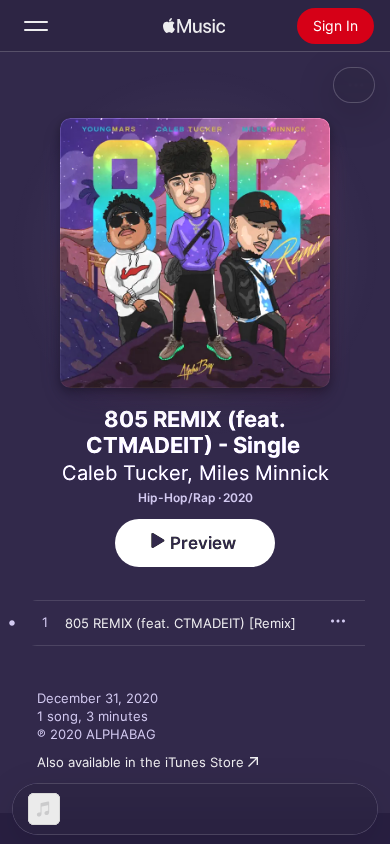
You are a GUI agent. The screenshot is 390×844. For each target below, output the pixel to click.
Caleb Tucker (124, 473)
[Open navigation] (36, 26)
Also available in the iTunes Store (140, 762)
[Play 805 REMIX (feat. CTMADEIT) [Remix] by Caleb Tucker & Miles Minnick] (45, 623)
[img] (194, 26)
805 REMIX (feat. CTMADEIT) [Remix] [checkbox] (180, 623)
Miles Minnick (264, 473)
